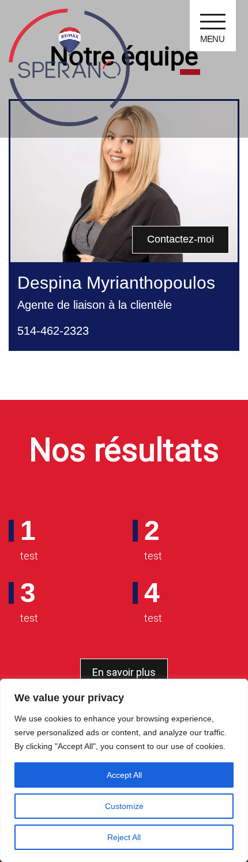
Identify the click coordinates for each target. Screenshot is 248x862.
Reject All (124, 837)
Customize (124, 806)
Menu (212, 39)
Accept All (124, 775)
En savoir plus (124, 672)
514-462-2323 (53, 330)
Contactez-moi (180, 239)
